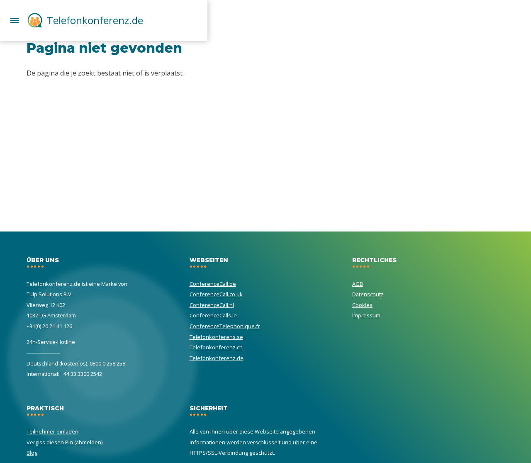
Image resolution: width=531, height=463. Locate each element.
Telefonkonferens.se (216, 337)
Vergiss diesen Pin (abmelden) (64, 442)
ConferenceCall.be (213, 284)
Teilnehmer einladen (52, 431)
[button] (14, 19)
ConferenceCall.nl (212, 305)
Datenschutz (368, 294)
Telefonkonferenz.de (95, 20)
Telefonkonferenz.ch (216, 347)
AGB (357, 284)
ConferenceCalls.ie (213, 315)
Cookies (362, 305)
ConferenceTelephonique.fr (225, 326)
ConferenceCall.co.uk (216, 294)
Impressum (366, 315)
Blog (32, 452)
